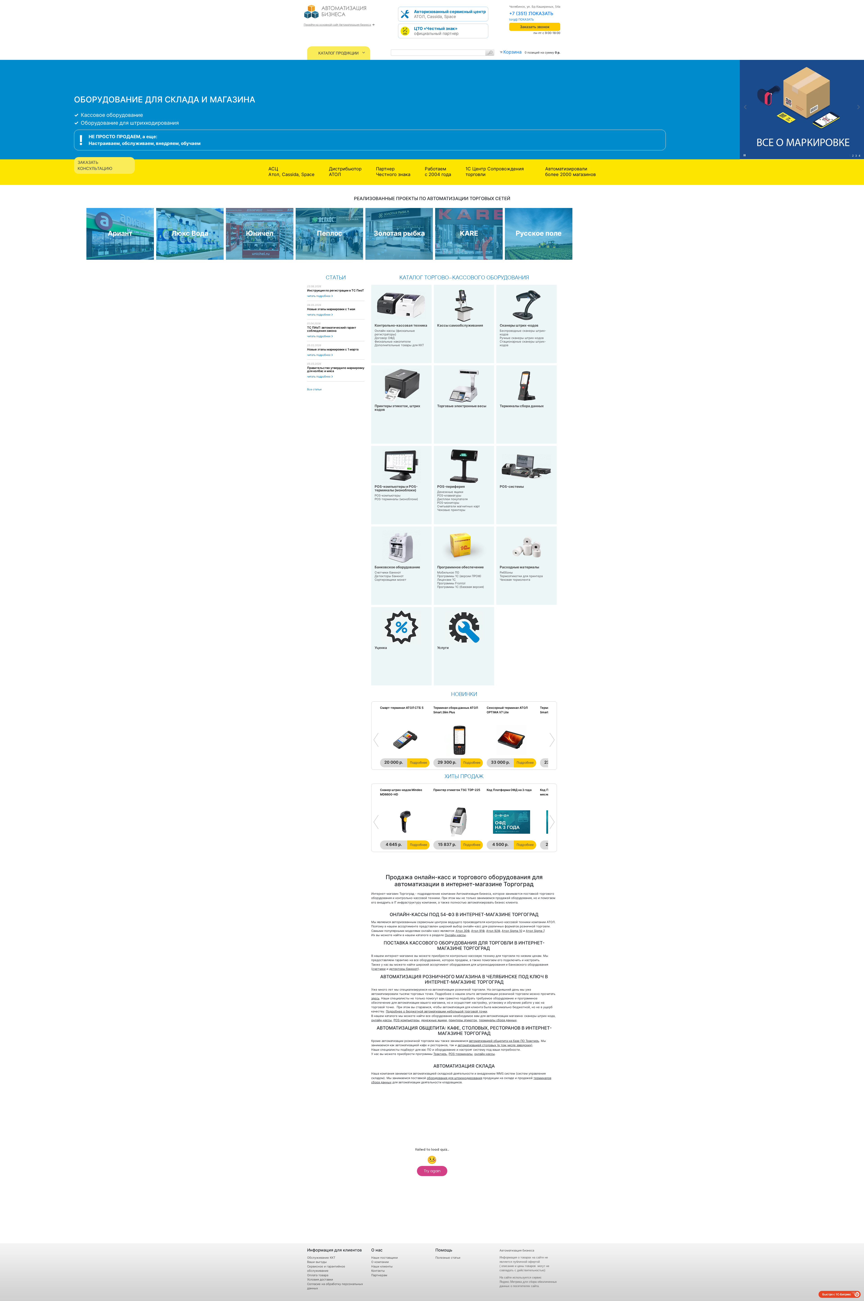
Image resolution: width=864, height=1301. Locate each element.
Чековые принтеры (451, 510)
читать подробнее (319, 296)
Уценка (381, 648)
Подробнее (418, 762)
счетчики (379, 969)
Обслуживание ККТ (321, 1257)
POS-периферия (451, 486)
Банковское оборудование (397, 567)
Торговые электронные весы (461, 406)
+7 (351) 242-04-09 (530, 13)
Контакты (378, 1270)
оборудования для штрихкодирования (454, 1078)
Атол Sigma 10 (512, 931)
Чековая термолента (515, 579)
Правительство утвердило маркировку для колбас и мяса (335, 369)
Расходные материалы (519, 567)
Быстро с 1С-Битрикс (836, 1294)
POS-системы (512, 486)
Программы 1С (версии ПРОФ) (459, 576)
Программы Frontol (451, 583)
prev (745, 107)
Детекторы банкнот (389, 576)
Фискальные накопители (393, 341)
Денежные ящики (450, 492)
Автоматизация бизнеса (517, 1250)
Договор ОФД (385, 338)
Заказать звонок (534, 27)
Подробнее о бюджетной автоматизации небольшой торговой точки (436, 1011)
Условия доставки (320, 1279)
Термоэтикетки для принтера (521, 576)
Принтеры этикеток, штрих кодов (397, 408)
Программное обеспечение (460, 567)
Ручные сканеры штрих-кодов (522, 338)
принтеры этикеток (463, 1020)
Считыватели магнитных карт (458, 506)
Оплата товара (317, 1275)
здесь (375, 998)
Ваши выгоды (317, 1262)
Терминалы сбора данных (522, 406)
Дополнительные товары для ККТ (399, 345)
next (858, 107)
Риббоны (506, 572)
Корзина (512, 52)
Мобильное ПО (448, 572)
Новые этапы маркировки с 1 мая (331, 309)
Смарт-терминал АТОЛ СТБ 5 (401, 707)
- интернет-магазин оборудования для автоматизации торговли (340, 14)
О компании (380, 1262)
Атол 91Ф (477, 931)
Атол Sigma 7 (535, 931)
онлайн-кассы (381, 1020)
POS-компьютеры (387, 495)
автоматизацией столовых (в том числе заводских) (495, 1045)
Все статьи (314, 389)
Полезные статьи (447, 1257)
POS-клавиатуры (449, 495)
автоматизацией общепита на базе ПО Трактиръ (504, 1041)
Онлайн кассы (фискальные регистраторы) (395, 332)
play (744, 155)
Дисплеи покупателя (452, 499)
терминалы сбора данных (498, 1020)
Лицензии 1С (446, 579)
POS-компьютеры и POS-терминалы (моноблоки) (396, 488)
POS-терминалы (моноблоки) (396, 499)
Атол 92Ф (493, 931)
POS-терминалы (460, 1054)
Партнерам (379, 1275)
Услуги (443, 648)
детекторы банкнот (403, 969)
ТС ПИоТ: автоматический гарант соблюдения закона (331, 329)
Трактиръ (440, 1054)
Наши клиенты (382, 1266)
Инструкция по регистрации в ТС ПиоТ (335, 290)
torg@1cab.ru (518, 19)
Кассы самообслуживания (460, 325)
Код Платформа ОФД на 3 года (509, 790)
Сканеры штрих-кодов (519, 325)
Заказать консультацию (95, 165)
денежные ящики (434, 1020)
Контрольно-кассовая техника (401, 325)
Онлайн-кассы (455, 935)
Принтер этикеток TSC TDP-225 (456, 790)
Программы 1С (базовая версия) (460, 587)
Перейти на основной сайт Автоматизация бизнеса (337, 24)
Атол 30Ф (462, 931)
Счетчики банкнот (388, 572)
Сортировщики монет (390, 579)
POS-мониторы (448, 502)
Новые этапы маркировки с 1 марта (332, 349)
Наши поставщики (384, 1257)
